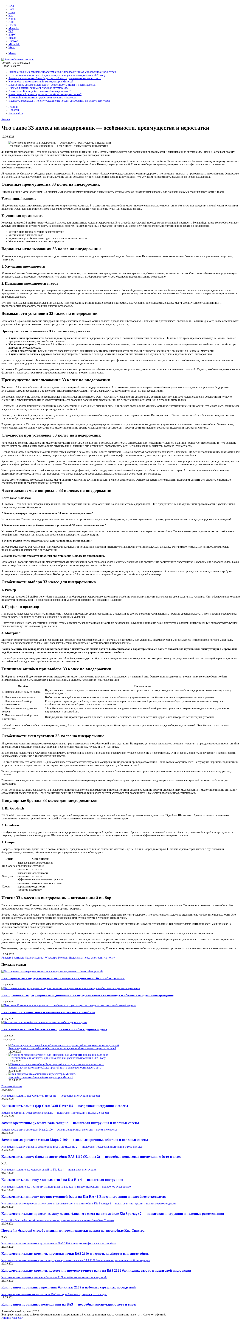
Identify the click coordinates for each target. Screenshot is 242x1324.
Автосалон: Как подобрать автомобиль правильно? (40, 91)
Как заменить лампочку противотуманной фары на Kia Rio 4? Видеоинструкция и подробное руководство (84, 1196)
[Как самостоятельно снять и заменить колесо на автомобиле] (68, 1005)
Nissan (12, 18)
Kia (11, 15)
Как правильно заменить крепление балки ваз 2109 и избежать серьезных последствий (68, 1287)
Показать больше (11, 1086)
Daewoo (13, 40)
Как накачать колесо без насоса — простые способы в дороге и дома (54, 1029)
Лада (11, 8)
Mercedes (14, 28)
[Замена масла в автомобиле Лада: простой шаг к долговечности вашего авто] (56, 1064)
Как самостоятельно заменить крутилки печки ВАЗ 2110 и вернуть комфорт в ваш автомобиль (75, 1253)
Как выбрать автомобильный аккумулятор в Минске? (41, 81)
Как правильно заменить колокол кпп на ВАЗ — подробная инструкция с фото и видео (69, 1304)
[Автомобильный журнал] (17, 59)
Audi (11, 21)
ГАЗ (11, 31)
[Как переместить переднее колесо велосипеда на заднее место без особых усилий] (52, 971)
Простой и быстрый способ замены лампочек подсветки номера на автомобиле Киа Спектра (73, 1230)
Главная (13, 106)
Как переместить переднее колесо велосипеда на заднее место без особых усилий (63, 978)
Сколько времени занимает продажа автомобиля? (38, 87)
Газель (12, 24)
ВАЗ (11, 5)
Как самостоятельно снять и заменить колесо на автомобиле (48, 1012)
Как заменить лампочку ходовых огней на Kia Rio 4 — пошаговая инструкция (62, 1180)
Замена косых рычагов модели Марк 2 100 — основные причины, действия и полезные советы (74, 1140)
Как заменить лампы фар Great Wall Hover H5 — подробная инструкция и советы (64, 1106)
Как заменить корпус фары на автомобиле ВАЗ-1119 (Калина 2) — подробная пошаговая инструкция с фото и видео (91, 1156)
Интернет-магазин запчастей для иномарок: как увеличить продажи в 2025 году (57, 75)
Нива (12, 12)
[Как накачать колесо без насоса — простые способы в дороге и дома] (44, 1022)
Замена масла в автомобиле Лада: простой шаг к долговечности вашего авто (55, 78)
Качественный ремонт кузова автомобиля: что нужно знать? (45, 94)
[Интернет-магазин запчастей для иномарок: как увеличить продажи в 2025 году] (58, 1054)
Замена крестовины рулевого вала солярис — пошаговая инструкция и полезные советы (70, 1123)
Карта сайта (16, 113)
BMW (12, 34)
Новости (14, 109)
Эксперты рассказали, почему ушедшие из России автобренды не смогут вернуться (59, 100)
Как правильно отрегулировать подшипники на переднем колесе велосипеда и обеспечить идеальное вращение (87, 995)
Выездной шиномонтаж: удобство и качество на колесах (43, 97)
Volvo (12, 47)
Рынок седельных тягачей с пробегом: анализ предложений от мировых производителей (62, 71)
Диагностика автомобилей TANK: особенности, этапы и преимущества (52, 84)
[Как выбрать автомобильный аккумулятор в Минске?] (42, 1073)
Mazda (12, 37)
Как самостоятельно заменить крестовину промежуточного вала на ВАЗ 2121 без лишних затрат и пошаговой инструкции (96, 1270)
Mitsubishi (14, 44)
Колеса (5, 119)
